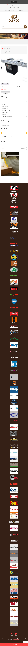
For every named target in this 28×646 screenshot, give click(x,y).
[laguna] (14, 358)
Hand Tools (4, 104)
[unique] (14, 579)
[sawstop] (14, 477)
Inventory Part (5, 108)
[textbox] (14, 125)
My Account (7, 10)
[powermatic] (14, 440)
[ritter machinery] (14, 471)
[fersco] (14, 270)
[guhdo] (14, 307)
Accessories (4, 101)
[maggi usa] (14, 383)
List (9, 48)
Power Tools (5, 112)
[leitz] (14, 364)
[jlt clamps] (14, 333)
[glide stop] (14, 295)
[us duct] (14, 591)
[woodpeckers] (14, 616)
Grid (5, 48)
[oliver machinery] (14, 402)
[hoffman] (14, 314)
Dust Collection (5, 102)
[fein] (14, 263)
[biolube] (14, 377)
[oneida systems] (14, 414)
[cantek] (14, 207)
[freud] (14, 288)
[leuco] (14, 370)
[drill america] (14, 244)
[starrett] (14, 509)
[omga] (14, 408)
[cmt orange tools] (14, 225)
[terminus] (14, 547)
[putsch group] (14, 452)
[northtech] (14, 396)
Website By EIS (16, 639)
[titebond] (14, 566)
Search (25, 26)
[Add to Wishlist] (5, 85)
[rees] (14, 465)
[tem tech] (14, 534)
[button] (14, 2)
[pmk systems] (14, 433)
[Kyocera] (14, 351)
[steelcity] (14, 522)
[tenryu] (14, 541)
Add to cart (12, 85)
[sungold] (14, 528)
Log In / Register (19, 10)
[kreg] (14, 345)
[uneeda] (14, 572)
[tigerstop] (14, 553)
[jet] (14, 326)
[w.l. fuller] (14, 610)
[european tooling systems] (14, 251)
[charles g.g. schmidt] (14, 219)
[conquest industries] (14, 232)
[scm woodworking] (14, 490)
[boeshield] (14, 194)
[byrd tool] (14, 200)
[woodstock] (14, 623)
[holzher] (14, 320)
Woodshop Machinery (7, 116)
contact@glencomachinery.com (14, 5)
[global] (14, 301)
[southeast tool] (14, 503)
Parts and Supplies (6, 110)
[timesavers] (14, 560)
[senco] (14, 496)
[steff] (14, 515)
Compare (2, 85)
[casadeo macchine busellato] (14, 213)
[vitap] (14, 597)
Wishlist (13, 10)
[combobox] (14, 125)
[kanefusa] (14, 339)
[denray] (14, 238)
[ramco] (14, 459)
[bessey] (14, 188)
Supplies (4, 114)
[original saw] (14, 427)
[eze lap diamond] (14, 257)
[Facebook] (12, 634)
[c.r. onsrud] (14, 421)
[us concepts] (14, 585)
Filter (24, 136)
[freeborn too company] (14, 282)
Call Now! (14, 644)
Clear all (2, 148)
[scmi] (14, 484)
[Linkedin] (16, 634)
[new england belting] (14, 389)
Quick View (5, 83)
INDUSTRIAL (5, 106)
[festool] (14, 276)
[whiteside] (14, 604)
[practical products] (14, 446)
